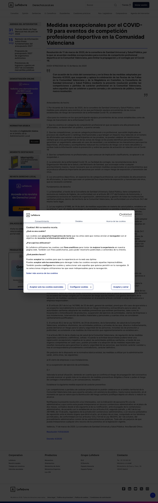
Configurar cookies (79, 287)
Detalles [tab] (79, 221)
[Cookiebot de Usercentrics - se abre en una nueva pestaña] (121, 215)
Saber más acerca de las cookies (42, 273)
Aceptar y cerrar (120, 287)
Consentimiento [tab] (42, 221)
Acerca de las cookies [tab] (116, 221)
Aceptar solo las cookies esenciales (46, 287)
